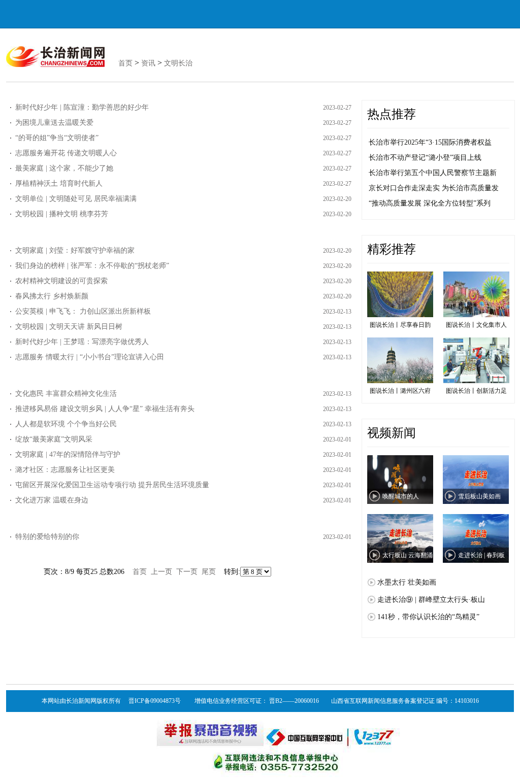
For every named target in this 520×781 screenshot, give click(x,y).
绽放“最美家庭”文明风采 (53, 439)
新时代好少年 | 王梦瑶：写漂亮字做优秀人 (82, 342)
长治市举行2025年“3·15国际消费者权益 (430, 142)
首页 (125, 63)
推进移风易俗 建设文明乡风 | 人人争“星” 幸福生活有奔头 (104, 409)
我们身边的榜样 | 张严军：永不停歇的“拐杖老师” (92, 265)
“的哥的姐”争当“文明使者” (57, 138)
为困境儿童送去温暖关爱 (54, 122)
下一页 (187, 571)
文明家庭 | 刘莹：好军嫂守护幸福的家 (75, 250)
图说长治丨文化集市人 (476, 324)
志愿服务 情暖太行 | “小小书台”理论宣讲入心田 (89, 357)
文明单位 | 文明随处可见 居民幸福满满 (76, 198)
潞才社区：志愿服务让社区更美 (65, 469)
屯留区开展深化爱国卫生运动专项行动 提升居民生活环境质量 (112, 485)
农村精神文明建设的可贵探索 (61, 281)
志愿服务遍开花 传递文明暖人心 (66, 153)
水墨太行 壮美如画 (406, 582)
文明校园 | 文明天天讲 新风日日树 (68, 326)
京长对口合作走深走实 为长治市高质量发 (434, 188)
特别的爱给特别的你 (47, 536)
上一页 (161, 571)
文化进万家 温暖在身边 (51, 500)
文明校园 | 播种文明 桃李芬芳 (61, 214)
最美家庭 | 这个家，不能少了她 (64, 168)
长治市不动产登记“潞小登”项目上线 (425, 157)
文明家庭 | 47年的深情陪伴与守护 (67, 454)
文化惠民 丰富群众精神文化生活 (66, 393)
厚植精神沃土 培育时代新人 (59, 183)
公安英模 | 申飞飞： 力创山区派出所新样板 (83, 311)
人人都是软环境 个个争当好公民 (66, 424)
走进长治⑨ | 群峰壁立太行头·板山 (431, 599)
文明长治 (178, 63)
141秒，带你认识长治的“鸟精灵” (428, 617)
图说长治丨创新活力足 (476, 390)
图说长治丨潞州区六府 (400, 390)
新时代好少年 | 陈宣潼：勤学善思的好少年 (82, 107)
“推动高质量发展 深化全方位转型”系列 (430, 203)
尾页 (209, 571)
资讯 (148, 63)
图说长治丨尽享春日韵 (400, 324)
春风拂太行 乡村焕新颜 (51, 296)
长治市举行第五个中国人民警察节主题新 (433, 173)
